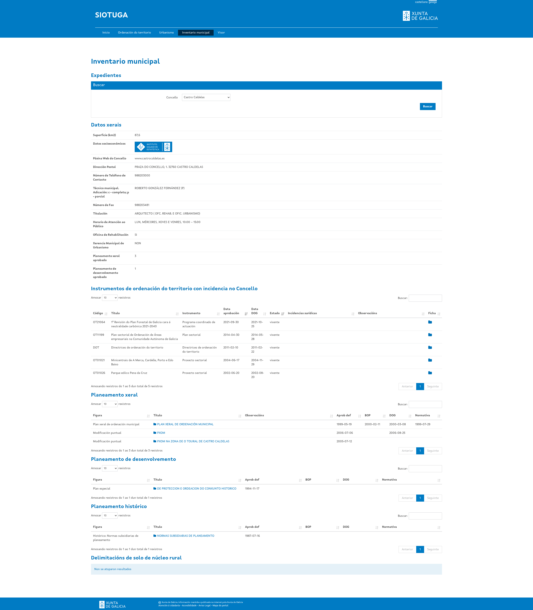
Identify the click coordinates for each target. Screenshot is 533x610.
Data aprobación (231, 311)
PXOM (161, 432)
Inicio (106, 32)
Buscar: (402, 298)
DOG (392, 415)
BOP (367, 415)
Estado (275, 313)
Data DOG (254, 311)
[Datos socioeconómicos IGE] (153, 147)
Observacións (367, 313)
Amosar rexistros (111, 297)
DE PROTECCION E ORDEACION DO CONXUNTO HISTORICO (196, 488)
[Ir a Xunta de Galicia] (112, 605)
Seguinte (433, 386)
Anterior (407, 386)
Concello (172, 97)
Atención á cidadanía (169, 606)
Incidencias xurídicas (302, 313)
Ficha (432, 313)
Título (115, 313)
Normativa (422, 415)
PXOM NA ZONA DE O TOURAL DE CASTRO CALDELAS (193, 441)
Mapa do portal (220, 606)
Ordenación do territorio (134, 32)
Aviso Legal (204, 606)
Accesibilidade (189, 606)
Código (98, 313)
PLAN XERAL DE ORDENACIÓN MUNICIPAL (185, 424)
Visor (221, 32)
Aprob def (344, 415)
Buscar (427, 106)
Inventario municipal (195, 32)
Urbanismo (166, 32)
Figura (97, 415)
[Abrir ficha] (430, 322)
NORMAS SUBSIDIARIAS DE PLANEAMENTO (185, 535)
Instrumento (191, 313)
